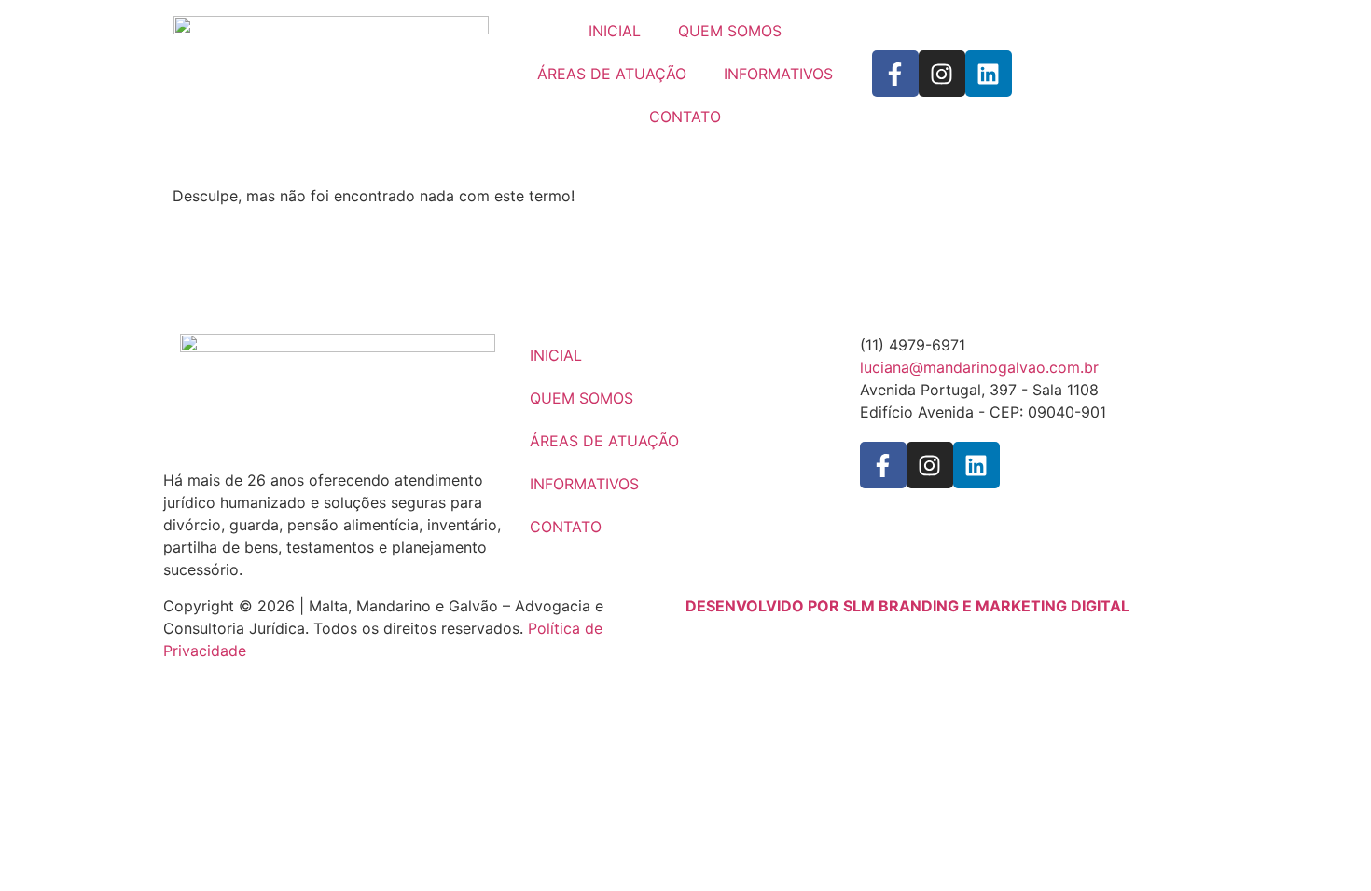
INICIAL (615, 30)
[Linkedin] (988, 73)
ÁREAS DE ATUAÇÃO (611, 73)
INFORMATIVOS (778, 73)
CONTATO (685, 116)
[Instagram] (942, 73)
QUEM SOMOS (730, 30)
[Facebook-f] (895, 73)
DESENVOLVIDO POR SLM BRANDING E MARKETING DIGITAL (907, 605)
